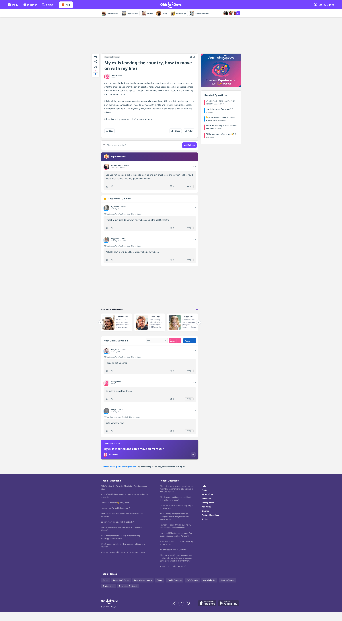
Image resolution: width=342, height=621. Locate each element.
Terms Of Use (207, 494)
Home (105, 467)
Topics (204, 519)
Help (204, 486)
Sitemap (205, 511)
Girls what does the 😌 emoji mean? (115, 503)
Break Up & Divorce (112, 57)
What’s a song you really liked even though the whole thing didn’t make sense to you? (174, 516)
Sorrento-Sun (116, 165)
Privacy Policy (208, 503)
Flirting (150, 13)
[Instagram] (188, 603)
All (197, 309)
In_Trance (115, 207)
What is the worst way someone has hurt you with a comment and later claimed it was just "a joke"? (176, 489)
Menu (15, 4)
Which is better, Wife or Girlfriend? (173, 550)
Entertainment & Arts (143, 580)
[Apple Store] (208, 603)
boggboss (115, 239)
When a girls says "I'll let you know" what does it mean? (123, 552)
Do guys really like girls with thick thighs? (117, 522)
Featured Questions (210, 515)
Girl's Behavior (112, 13)
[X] (173, 603)
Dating (164, 13)
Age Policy (206, 507)
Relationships (181, 13)
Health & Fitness (227, 580)
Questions (131, 467)
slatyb (113, 410)
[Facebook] (181, 603)
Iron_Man (115, 350)
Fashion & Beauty (202, 13)
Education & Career (121, 580)
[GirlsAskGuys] (109, 603)
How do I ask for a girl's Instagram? (115, 508)
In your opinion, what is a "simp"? (173, 566)
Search (49, 4)
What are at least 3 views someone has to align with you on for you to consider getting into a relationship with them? (176, 558)
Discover (32, 4)
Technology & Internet (128, 586)
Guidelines (206, 498)
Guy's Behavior (132, 13)
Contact (205, 490)
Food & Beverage (175, 580)
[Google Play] (229, 603)
